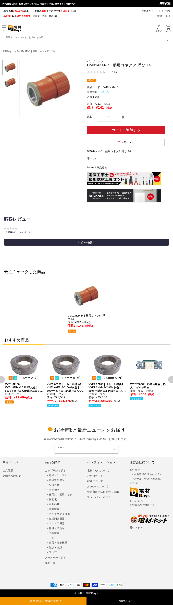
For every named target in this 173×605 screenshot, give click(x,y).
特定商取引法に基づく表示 (103, 491)
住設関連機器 (57, 518)
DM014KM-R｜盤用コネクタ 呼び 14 (36, 51)
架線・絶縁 (55, 547)
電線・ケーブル (58, 475)
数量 (90, 116)
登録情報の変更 (12, 475)
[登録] (114, 449)
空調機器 (54, 533)
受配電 (53, 499)
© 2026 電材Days (86, 593)
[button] (4, 27)
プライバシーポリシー (100, 497)
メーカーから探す (55, 557)
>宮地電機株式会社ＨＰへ (146, 474)
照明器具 (54, 504)
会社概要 (135, 470)
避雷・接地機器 (58, 542)
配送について (95, 481)
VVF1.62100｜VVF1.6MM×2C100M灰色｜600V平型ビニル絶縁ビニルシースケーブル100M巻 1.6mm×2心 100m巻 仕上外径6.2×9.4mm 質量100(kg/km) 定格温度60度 (24, 388)
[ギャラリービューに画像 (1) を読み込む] (10, 67)
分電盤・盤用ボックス (62, 494)
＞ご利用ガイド (147, 11)
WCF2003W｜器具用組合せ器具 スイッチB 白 (148, 386)
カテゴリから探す (55, 470)
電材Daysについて (98, 470)
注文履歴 (8, 470)
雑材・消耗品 (57, 528)
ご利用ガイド (95, 475)
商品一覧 (50, 563)
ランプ (53, 552)
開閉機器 (54, 489)
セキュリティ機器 (59, 513)
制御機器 (54, 509)
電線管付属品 (57, 480)
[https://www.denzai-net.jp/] (150, 519)
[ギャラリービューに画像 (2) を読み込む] (10, 82)
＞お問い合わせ (162, 16)
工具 (51, 538)
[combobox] (86, 39)
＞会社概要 (164, 11)
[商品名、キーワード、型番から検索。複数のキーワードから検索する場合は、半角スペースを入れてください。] (166, 39)
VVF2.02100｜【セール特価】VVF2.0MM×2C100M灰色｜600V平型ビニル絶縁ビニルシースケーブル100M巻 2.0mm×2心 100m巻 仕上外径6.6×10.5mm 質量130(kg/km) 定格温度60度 (107, 388)
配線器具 (54, 485)
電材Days (8, 51)
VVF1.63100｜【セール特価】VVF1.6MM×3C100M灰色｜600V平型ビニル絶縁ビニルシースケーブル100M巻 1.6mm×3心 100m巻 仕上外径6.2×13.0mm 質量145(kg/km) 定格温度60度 (66, 388)
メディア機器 (57, 523)
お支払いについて (97, 486)
